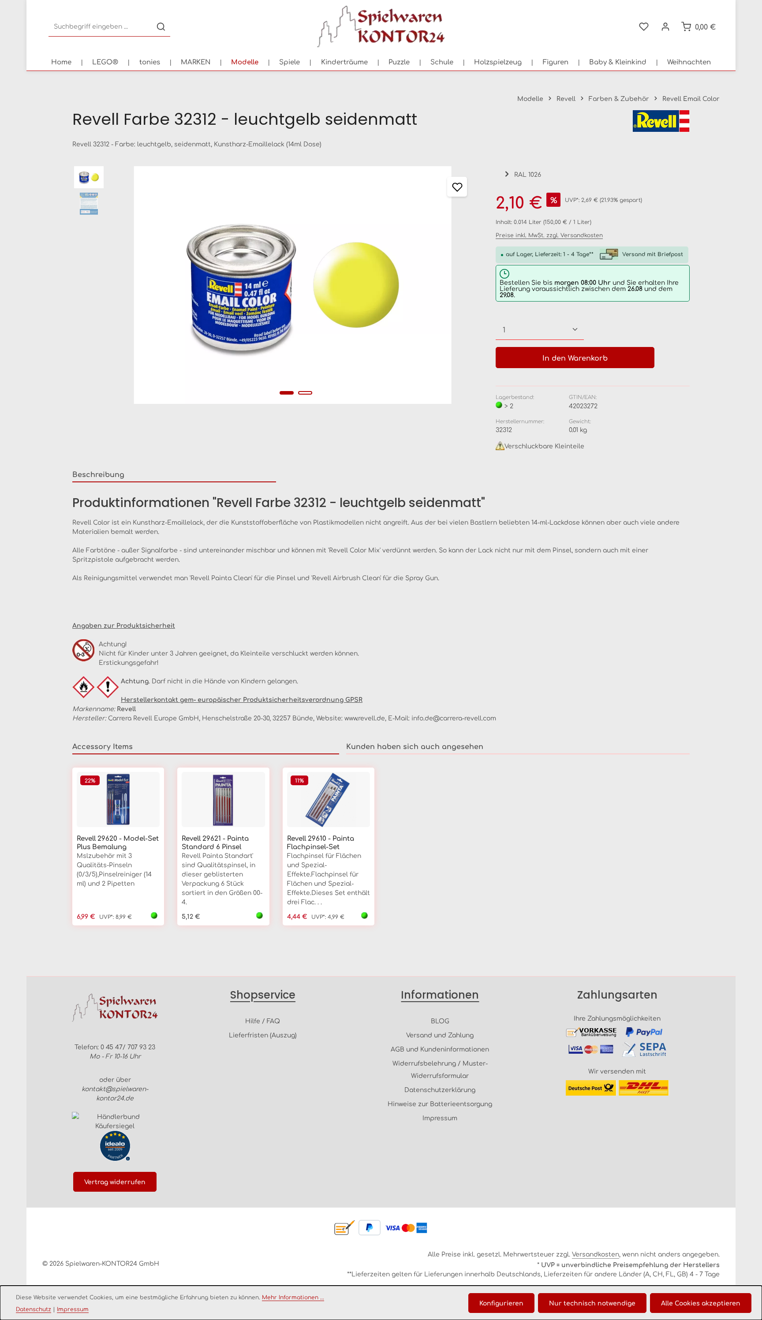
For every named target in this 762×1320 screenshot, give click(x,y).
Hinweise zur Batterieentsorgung (440, 1103)
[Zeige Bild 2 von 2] (305, 393)
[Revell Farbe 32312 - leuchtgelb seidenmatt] (292, 285)
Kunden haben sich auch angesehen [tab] (414, 746)
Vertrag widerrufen (115, 1182)
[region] (275, 285)
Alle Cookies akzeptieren (700, 1303)
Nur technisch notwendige (592, 1303)
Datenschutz (33, 1309)
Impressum (439, 1118)
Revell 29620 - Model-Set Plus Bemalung (118, 842)
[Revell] (661, 121)
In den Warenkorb (575, 357)
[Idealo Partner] (115, 1145)
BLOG (440, 1021)
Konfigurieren (501, 1303)
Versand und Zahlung (440, 1035)
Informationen (440, 995)
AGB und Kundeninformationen (440, 1049)
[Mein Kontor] (665, 27)
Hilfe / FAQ (262, 1021)
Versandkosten (595, 1254)
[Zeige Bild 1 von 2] (287, 393)
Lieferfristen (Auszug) (263, 1035)
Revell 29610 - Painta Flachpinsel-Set (320, 842)
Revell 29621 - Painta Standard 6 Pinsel (215, 842)
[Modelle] (244, 62)
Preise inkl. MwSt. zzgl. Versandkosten (549, 235)
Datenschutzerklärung (439, 1089)
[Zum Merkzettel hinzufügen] (457, 187)
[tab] (174, 474)
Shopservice (262, 995)
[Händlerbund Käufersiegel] (115, 1121)
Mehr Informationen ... (293, 1297)
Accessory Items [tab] (102, 746)
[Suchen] (161, 27)
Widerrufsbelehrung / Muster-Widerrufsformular (440, 1069)
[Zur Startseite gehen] (381, 26)
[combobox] (100, 27)
